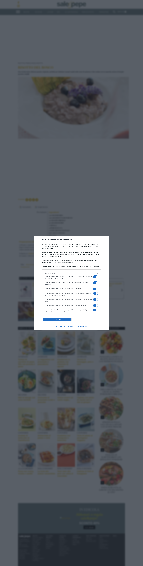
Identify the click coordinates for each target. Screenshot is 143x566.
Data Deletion (60, 326)
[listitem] (71, 273)
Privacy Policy (82, 326)
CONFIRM (57, 319)
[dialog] (71, 283)
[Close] (105, 240)
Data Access (71, 326)
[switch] (95, 276)
